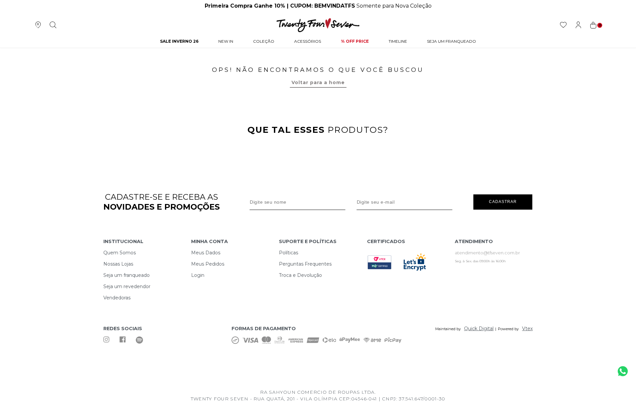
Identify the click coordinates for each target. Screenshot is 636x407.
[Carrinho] (595, 25)
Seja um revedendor (126, 286)
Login (197, 275)
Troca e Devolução (300, 275)
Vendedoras (117, 298)
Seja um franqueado (126, 275)
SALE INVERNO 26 (179, 41)
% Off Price (355, 41)
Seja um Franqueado (451, 41)
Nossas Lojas (118, 264)
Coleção (263, 41)
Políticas (288, 253)
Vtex (527, 328)
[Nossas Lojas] (38, 25)
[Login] (578, 25)
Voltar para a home (318, 82)
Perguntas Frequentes (305, 264)
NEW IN (225, 41)
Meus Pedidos (207, 264)
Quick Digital (479, 328)
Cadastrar (503, 201)
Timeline (398, 41)
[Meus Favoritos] (563, 25)
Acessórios (307, 41)
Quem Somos (119, 253)
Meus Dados (205, 253)
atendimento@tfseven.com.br (487, 252)
